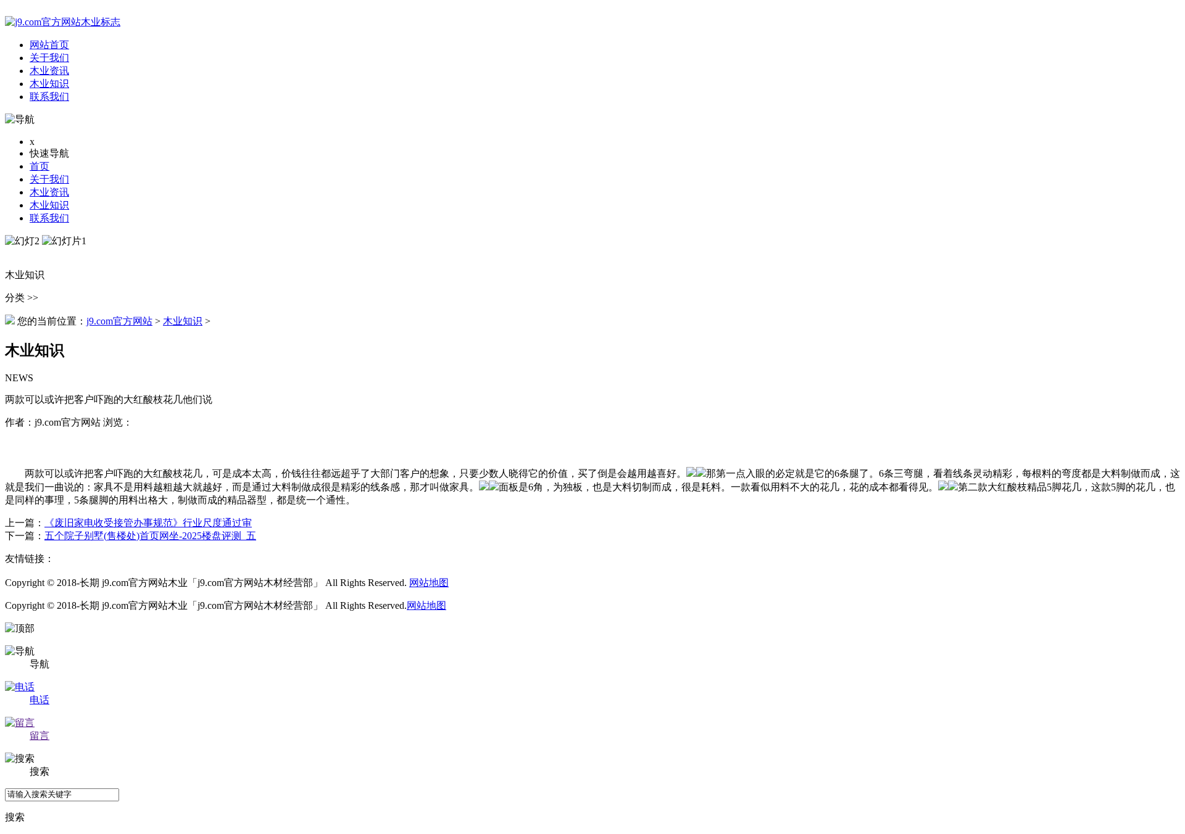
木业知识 (49, 205)
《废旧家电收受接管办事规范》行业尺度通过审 (148, 523)
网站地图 (429, 582)
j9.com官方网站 (119, 321)
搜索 (15, 817)
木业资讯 (49, 192)
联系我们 (49, 218)
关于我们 (49, 179)
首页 (39, 166)
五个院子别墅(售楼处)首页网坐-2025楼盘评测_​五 (150, 536)
